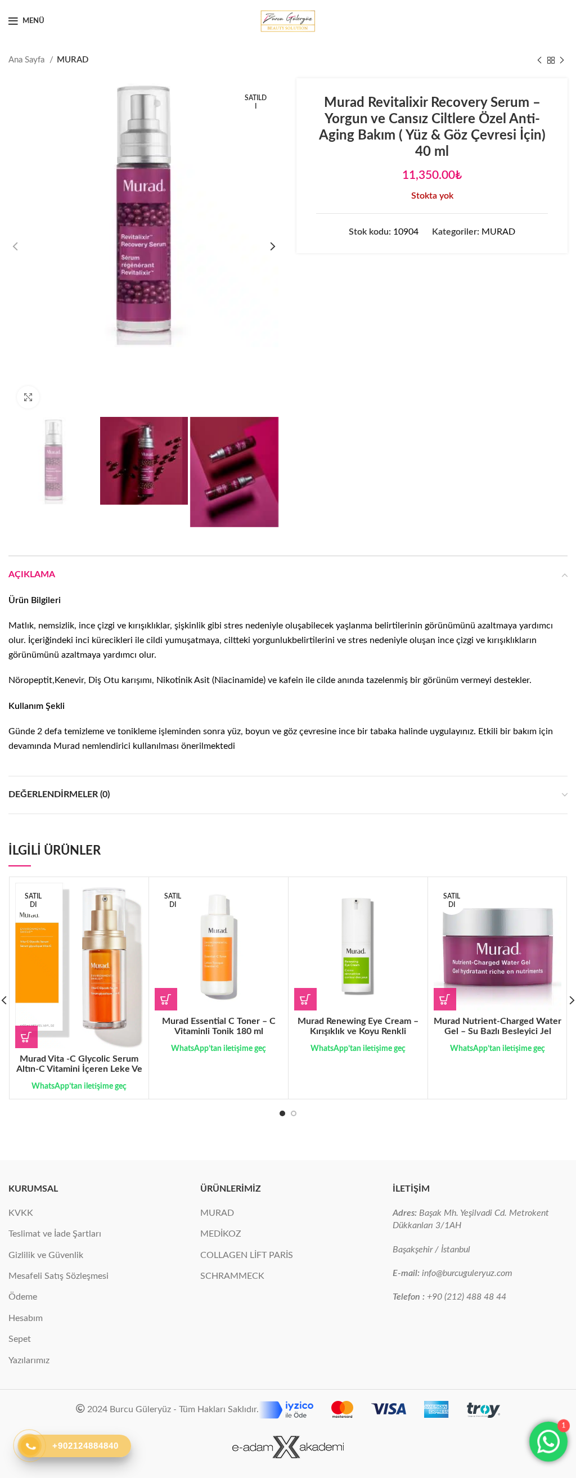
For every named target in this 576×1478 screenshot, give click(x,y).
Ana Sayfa (27, 60)
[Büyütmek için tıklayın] (28, 397)
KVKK (20, 1213)
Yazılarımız (29, 1360)
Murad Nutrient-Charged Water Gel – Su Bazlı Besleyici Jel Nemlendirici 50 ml (497, 1031)
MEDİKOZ (220, 1233)
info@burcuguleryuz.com (467, 1273)
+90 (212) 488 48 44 (466, 1296)
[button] (305, 999)
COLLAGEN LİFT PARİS (246, 1255)
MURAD (72, 60)
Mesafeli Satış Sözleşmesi (58, 1276)
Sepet (19, 1339)
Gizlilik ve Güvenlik (45, 1255)
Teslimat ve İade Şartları (54, 1233)
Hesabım (25, 1318)
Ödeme (22, 1296)
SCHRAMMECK (232, 1276)
